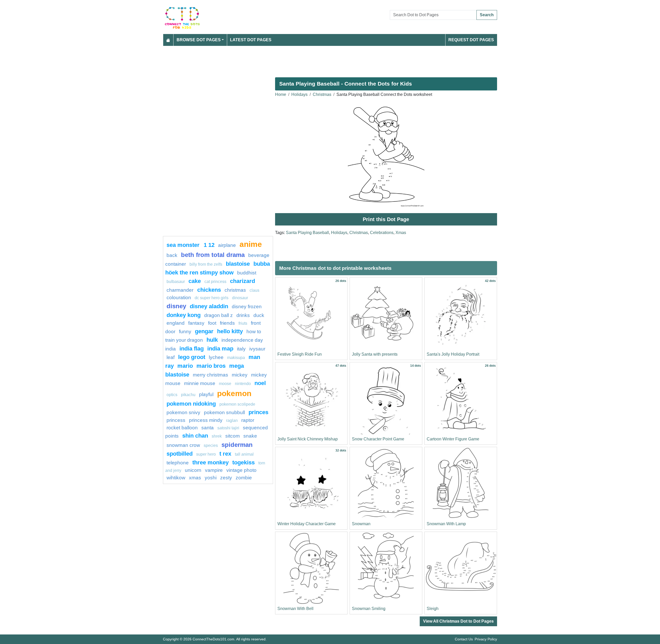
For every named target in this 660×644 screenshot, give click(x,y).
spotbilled (180, 453)
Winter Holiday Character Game (306, 524)
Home (280, 94)
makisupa (236, 357)
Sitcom (232, 436)
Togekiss (243, 462)
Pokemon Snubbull (224, 412)
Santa (207, 427)
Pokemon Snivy (183, 412)
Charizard (242, 281)
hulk (212, 340)
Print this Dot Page (386, 219)
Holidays (299, 94)
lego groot (191, 357)
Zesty (226, 477)
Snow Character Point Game (378, 439)
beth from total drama (213, 254)
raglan (232, 420)
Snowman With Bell (295, 608)
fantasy (196, 323)
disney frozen (247, 306)
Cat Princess (215, 281)
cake (194, 281)
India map (220, 348)
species (211, 445)
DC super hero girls (211, 298)
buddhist (246, 272)
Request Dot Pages (471, 40)
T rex (225, 453)
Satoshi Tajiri (228, 428)
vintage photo (241, 470)
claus (254, 290)
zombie (244, 477)
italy (241, 349)
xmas (195, 477)
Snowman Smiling (368, 608)
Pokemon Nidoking (191, 403)
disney (176, 306)
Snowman (361, 524)
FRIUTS (242, 323)
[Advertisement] (317, 59)
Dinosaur (240, 298)
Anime (251, 244)
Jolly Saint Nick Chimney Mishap (307, 439)
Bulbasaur (176, 281)
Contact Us (464, 639)
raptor (247, 420)
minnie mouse (199, 383)
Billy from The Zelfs (205, 264)
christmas (235, 290)
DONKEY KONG (184, 315)
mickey (240, 375)
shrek (217, 436)
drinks (243, 315)
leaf (171, 357)
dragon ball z (218, 315)
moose (225, 383)
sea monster (184, 245)
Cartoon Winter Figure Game (453, 439)
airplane (227, 245)
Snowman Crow (183, 445)
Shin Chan (195, 435)
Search (487, 15)
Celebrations (381, 232)
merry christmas (210, 375)
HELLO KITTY (230, 331)
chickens (209, 290)
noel (260, 383)
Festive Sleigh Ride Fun (299, 354)
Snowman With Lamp (446, 524)
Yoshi (211, 477)
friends (227, 323)
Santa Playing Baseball (307, 232)
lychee (216, 357)
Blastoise (238, 264)
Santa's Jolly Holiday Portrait (453, 354)
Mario (185, 366)
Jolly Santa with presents (375, 354)
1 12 (209, 245)
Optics (172, 394)
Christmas (322, 94)
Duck (258, 315)
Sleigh (433, 608)
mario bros (211, 366)
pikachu (188, 394)
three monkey (210, 462)
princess (176, 420)
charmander (181, 290)
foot (212, 323)
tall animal (244, 454)
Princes (258, 412)
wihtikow (176, 477)
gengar (204, 331)
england (176, 323)
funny (185, 331)
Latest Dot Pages (250, 40)
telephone (178, 462)
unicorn (193, 470)
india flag (191, 348)
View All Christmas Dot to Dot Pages (458, 621)
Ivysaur (257, 349)
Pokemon (234, 393)
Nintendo (243, 383)
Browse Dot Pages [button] (199, 40)
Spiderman (237, 444)
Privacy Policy (486, 639)
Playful (206, 394)
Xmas (400, 232)
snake (250, 436)
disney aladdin (209, 306)
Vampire (214, 470)
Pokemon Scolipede (237, 404)
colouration (179, 297)
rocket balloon (182, 427)
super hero (206, 454)
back (172, 255)
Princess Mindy (205, 420)
